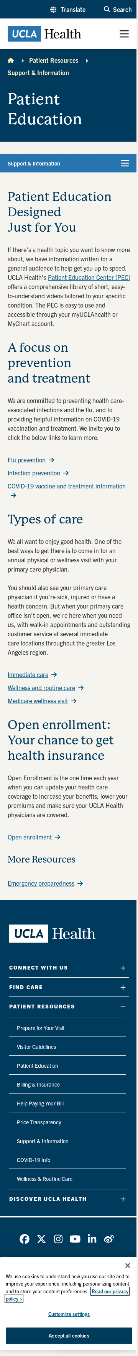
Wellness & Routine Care (44, 1178)
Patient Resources (53, 60)
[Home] (11, 60)
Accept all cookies (69, 1335)
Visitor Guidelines (36, 1046)
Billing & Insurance (38, 1084)
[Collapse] (123, 1006)
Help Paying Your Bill (40, 1103)
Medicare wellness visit (38, 700)
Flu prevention (27, 459)
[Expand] (123, 968)
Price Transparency (39, 1122)
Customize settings (69, 1314)
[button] (67, 9)
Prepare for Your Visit (41, 1027)
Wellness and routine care (41, 687)
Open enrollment (30, 837)
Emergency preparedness (41, 883)
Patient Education (37, 1065)
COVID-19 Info (33, 1159)
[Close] (127, 1265)
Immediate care (28, 674)
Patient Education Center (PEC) (89, 277)
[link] (24, 1239)
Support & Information (38, 72)
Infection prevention (34, 473)
